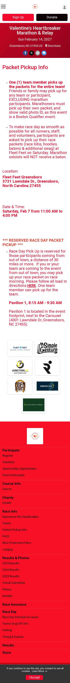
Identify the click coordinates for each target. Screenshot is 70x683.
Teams (6, 523)
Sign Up (18, 17)
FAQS (5, 536)
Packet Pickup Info (14, 529)
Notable (7, 596)
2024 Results (10, 569)
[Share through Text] (44, 53)
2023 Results (10, 576)
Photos (7, 589)
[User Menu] (64, 7)
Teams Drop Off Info (15, 623)
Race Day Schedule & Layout (20, 617)
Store (6, 653)
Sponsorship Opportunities (19, 468)
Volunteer (8, 462)
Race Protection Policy (16, 542)
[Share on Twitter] (31, 53)
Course (7, 489)
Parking (7, 630)
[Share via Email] (37, 53)
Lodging (7, 549)
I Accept (34, 677)
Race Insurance (14, 604)
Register (7, 455)
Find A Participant (13, 475)
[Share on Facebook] (25, 53)
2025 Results (10, 563)
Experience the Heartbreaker (20, 516)
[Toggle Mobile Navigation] (3, 6)
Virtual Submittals (13, 582)
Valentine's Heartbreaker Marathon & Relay (35, 30)
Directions (54, 45)
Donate (52, 17)
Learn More (38, 671)
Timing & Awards (13, 636)
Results (8, 645)
